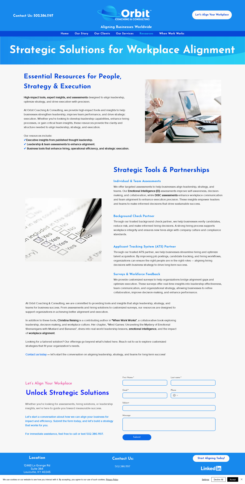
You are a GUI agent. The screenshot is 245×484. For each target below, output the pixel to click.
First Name (128, 377)
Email (125, 390)
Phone (173, 390)
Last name (176, 377)
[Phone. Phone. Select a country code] (175, 395)
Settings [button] (205, 479)
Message (126, 415)
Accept (233, 479)
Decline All (218, 479)
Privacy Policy (112, 479)
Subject (125, 403)
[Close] (241, 479)
